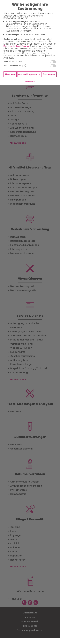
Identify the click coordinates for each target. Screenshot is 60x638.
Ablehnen (10, 74)
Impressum (30, 81)
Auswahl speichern (29, 74)
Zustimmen (49, 74)
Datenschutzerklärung (16, 46)
